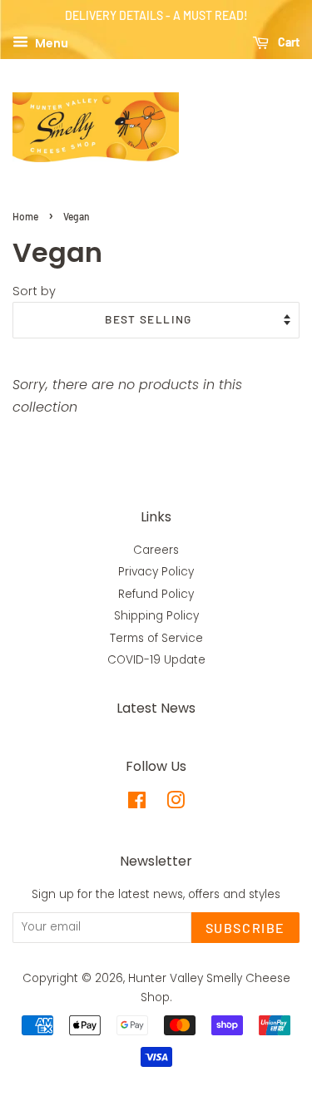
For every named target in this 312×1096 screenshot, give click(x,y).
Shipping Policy (156, 616)
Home (25, 216)
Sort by (34, 291)
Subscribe (245, 928)
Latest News (156, 708)
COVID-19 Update (156, 660)
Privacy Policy (156, 572)
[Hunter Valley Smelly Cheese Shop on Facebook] (136, 804)
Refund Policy (156, 594)
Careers (156, 550)
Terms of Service (156, 638)
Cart (287, 42)
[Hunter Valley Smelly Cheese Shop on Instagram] (175, 804)
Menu (50, 42)
